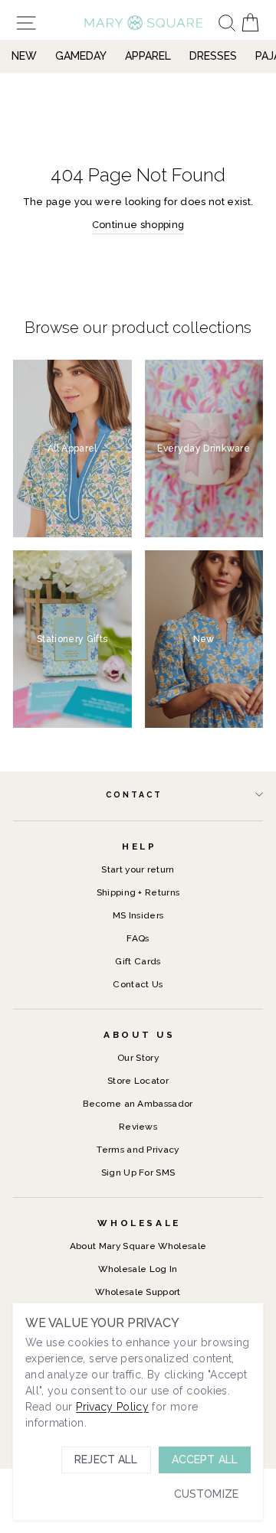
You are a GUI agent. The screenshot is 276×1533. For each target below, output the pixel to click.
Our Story (138, 1057)
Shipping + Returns (138, 892)
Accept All (205, 1459)
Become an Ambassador (137, 1103)
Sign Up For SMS (138, 1172)
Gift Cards (137, 961)
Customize (206, 1494)
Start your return (137, 869)
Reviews (138, 1126)
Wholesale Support (137, 1292)
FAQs (138, 938)
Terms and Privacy (138, 1149)
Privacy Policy (112, 1407)
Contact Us (138, 984)
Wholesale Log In (137, 1269)
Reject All (105, 1459)
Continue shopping (138, 224)
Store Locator (138, 1080)
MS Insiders (138, 915)
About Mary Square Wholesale (138, 1246)
